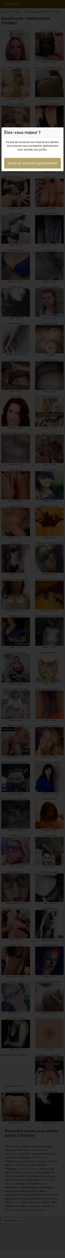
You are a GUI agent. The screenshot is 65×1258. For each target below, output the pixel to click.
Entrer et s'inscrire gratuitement (32, 163)
